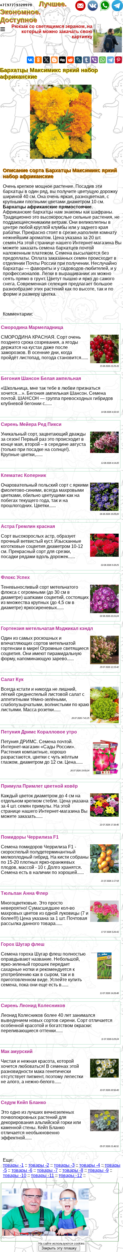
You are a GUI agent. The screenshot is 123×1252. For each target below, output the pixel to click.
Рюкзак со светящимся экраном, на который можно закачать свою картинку (51, 31)
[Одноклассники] (38, 59)
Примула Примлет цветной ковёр (39, 786)
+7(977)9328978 (16, 5)
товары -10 (14, 1175)
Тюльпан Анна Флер (24, 893)
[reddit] (70, 59)
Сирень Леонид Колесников (33, 1005)
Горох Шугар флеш (22, 944)
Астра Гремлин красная (28, 526)
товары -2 (38, 1165)
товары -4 (89, 1165)
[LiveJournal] (78, 59)
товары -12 (70, 1175)
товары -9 (98, 1170)
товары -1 (13, 1165)
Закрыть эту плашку (59, 1248)
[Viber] (94, 59)
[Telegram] (110, 59)
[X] (46, 59)
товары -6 (21, 1170)
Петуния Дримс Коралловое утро (39, 731)
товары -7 (47, 1170)
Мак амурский (17, 1051)
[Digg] (62, 59)
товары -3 (64, 1165)
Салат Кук (12, 679)
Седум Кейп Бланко (23, 1102)
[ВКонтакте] (30, 59)
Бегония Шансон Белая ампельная (41, 378)
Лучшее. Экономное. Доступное (33, 12)
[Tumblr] (86, 59)
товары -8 (72, 1170)
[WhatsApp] (102, 59)
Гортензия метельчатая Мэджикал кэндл (47, 628)
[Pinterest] (118, 59)
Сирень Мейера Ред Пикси (31, 424)
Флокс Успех (15, 577)
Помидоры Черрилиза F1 (30, 837)
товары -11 (42, 1175)
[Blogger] (54, 59)
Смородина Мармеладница (32, 327)
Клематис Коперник (23, 475)
